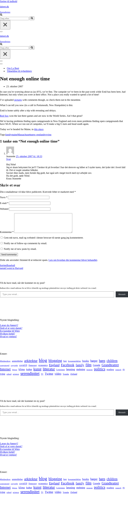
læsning (70, 369)
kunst (37, 369)
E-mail (4, 203)
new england (38, 134)
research (118, 370)
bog (65, 361)
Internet (5, 369)
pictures (18, 100)
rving (48, 134)
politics (99, 369)
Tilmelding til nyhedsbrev (19, 71)
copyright (14, 365)
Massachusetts (24, 134)
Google (96, 365)
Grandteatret (110, 365)
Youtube (66, 374)
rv (45, 134)
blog (43, 360)
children (112, 360)
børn (102, 361)
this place (38, 129)
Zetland (73, 374)
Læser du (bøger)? (9, 325)
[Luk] (5, 24)
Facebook (67, 365)
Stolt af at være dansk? (11, 328)
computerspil (4, 365)
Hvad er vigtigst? (8, 336)
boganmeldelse (74, 361)
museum (89, 370)
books (85, 360)
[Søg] (1, 15)
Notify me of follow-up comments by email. (25, 243)
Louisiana (60, 370)
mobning (80, 369)
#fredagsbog (5, 361)
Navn (3, 197)
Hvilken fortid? (7, 333)
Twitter (49, 373)
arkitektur (30, 361)
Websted (4, 209)
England (54, 365)
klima (22, 369)
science (16, 374)
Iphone (14, 370)
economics (43, 365)
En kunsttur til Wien (10, 331)
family (8, 134)
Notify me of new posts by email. (20, 249)
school (9, 374)
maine (14, 134)
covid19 (23, 365)
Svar (8, 159)
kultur (29, 369)
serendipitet (29, 373)
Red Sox (4, 115)
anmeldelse (17, 361)
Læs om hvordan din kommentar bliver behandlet (73, 260)
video (58, 373)
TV (42, 374)
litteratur (49, 369)
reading (110, 369)
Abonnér (122, 294)
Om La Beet (13, 68)
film (88, 365)
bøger (94, 360)
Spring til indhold (8, 1)
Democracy (33, 365)
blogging (55, 361)
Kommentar (7, 232)
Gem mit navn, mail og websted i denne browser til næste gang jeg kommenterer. (43, 237)
